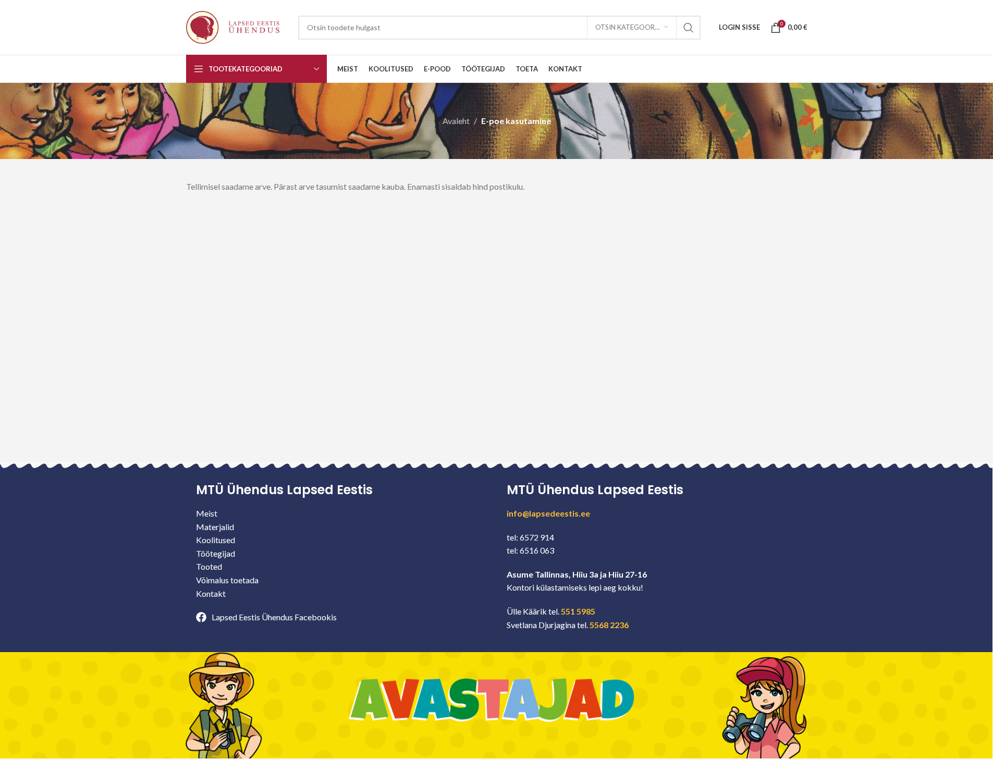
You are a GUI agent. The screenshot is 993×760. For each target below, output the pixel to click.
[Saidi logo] (233, 26)
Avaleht (456, 121)
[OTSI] (689, 28)
